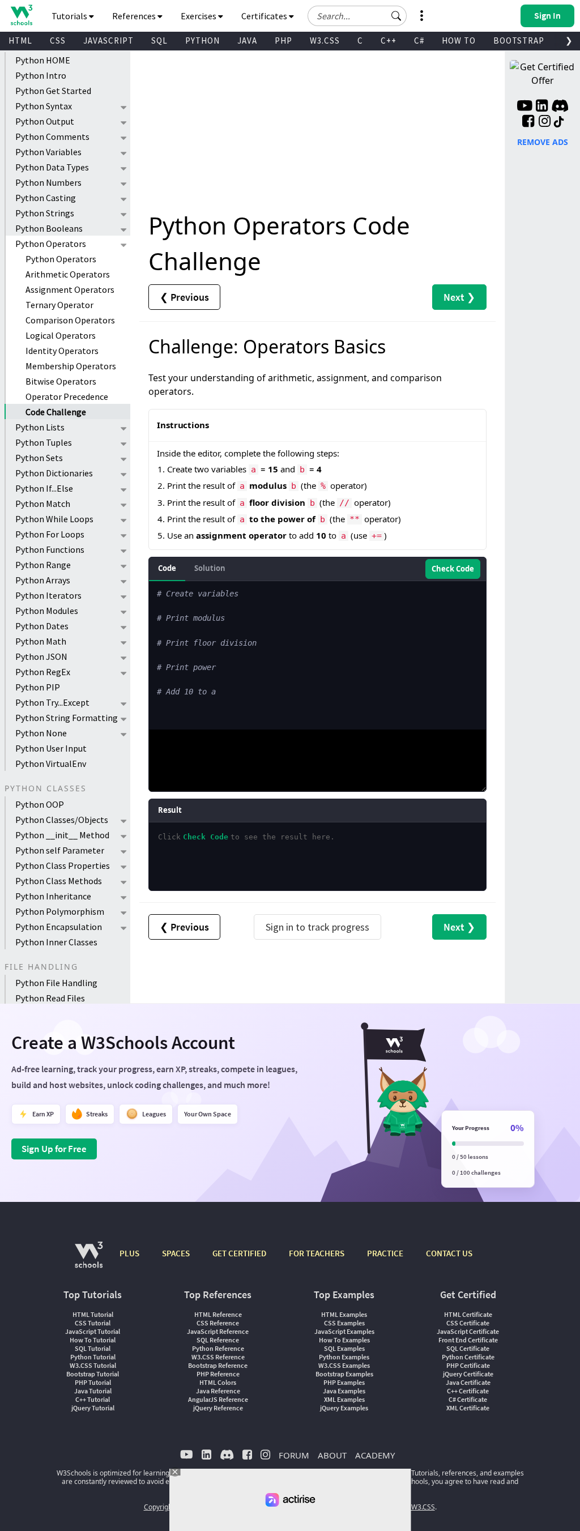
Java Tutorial (93, 1391)
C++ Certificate (468, 1391)
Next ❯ (459, 297)
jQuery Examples (344, 1408)
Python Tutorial (93, 1357)
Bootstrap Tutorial (92, 1374)
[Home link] (21, 15)
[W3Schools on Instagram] (545, 122)
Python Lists (40, 427)
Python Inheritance (53, 896)
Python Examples (344, 1357)
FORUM (294, 1455)
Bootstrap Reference (218, 1365)
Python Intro (40, 75)
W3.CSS (325, 40)
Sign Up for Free (54, 1148)
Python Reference (218, 1348)
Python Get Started (53, 90)
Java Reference (218, 1391)
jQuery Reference (218, 1408)
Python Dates (42, 626)
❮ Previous (184, 297)
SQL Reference (218, 1340)
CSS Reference (218, 1323)
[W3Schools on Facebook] (528, 122)
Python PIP (37, 687)
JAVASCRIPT (108, 40)
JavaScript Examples (344, 1331)
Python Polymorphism (59, 911)
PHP (283, 40)
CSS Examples (344, 1323)
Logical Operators (60, 335)
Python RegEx (42, 671)
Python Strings (44, 213)
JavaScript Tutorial (92, 1331)
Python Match (42, 503)
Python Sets (39, 457)
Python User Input (51, 748)
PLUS (129, 1253)
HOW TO (459, 40)
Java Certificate (468, 1382)
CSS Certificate (467, 1323)
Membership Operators (70, 366)
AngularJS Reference (218, 1399)
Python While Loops (54, 518)
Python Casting (45, 197)
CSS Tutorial (92, 1323)
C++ (388, 40)
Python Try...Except (52, 702)
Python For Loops (49, 534)
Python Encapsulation (58, 926)
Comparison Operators (70, 320)
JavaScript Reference (218, 1331)
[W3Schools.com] (89, 1260)
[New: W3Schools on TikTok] (559, 122)
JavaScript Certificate (468, 1331)
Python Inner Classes (56, 942)
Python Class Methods (58, 880)
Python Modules (46, 610)
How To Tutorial (93, 1340)
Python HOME (42, 60)
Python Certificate (468, 1357)
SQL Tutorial (92, 1348)
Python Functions (49, 549)
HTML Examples (344, 1314)
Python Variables (48, 151)
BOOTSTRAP (518, 40)
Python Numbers (48, 182)
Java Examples (344, 1391)
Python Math (40, 641)
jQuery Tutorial (92, 1408)
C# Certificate (468, 1399)
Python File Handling (56, 982)
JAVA (247, 40)
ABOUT (332, 1455)
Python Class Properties (62, 865)
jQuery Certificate (468, 1374)
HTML (20, 40)
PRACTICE (385, 1253)
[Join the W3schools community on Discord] (560, 107)
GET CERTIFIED (239, 1253)
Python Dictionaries (54, 473)
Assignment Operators (69, 289)
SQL (159, 40)
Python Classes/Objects (61, 819)
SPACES (176, 1253)
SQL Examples (344, 1348)
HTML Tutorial (92, 1314)
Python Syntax (43, 106)
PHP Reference (218, 1374)
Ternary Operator (59, 304)
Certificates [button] (265, 16)
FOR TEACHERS (316, 1253)
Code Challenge (55, 411)
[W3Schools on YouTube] (524, 107)
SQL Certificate (467, 1348)
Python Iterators (48, 595)
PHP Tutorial (93, 1382)
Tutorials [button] (70, 16)
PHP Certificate (468, 1365)
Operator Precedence (66, 396)
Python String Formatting (66, 717)
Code (167, 568)
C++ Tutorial (92, 1399)
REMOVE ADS (542, 142)
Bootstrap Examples (344, 1374)
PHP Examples (344, 1382)
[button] (396, 15)
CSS (58, 40)
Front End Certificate (468, 1340)
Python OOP (39, 804)
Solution (209, 568)
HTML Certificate (468, 1314)
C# (419, 40)
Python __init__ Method (62, 835)
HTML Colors (217, 1382)
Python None (41, 733)
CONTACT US (449, 1253)
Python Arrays (42, 580)
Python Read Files (50, 998)
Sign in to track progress (317, 926)
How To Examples (344, 1340)
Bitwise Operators (60, 381)
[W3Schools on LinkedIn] (542, 107)
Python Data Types (52, 167)
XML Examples (344, 1399)
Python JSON (41, 656)
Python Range (43, 564)
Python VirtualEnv (50, 763)
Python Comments (52, 136)
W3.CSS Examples (344, 1365)
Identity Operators (62, 350)
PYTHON (202, 40)
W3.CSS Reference (218, 1357)
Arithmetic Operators (67, 274)
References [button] (134, 16)
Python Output (44, 121)
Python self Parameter (59, 850)
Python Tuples (43, 442)
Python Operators (50, 243)
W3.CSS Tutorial (93, 1365)
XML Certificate (467, 1408)
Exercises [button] (199, 16)
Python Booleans (49, 228)
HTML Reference (218, 1314)
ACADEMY (375, 1455)
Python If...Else (44, 488)
